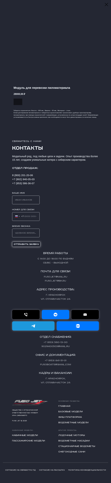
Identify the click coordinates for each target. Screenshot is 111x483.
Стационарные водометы (76, 446)
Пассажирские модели (28, 441)
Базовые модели (70, 411)
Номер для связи (23, 209)
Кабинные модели (25, 435)
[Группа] (55, 314)
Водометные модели (73, 422)
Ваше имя (18, 193)
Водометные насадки (74, 441)
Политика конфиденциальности (87, 470)
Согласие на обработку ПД (20, 470)
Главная (64, 406)
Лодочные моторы (71, 435)
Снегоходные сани (71, 452)
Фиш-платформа (70, 417)
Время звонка (21, 226)
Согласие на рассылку (52, 470)
